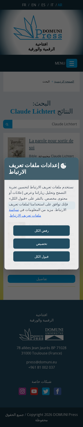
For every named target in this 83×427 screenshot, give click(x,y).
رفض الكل (42, 230)
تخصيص (41, 243)
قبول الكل (41, 256)
